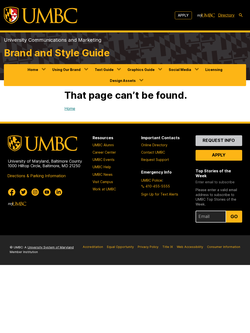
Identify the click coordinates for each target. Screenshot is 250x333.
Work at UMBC (104, 189)
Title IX (167, 247)
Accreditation (93, 247)
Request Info (219, 140)
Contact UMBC (153, 152)
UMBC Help (102, 167)
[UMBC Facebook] (11, 192)
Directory (226, 15)
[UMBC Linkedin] (58, 192)
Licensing (213, 70)
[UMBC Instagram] (35, 192)
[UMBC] (40, 15)
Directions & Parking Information (36, 175)
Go (234, 216)
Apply (183, 15)
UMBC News (103, 174)
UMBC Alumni (103, 145)
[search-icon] (240, 15)
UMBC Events (104, 159)
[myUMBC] (206, 15)
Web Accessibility (190, 247)
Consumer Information (223, 247)
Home (33, 70)
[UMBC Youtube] (47, 192)
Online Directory (154, 145)
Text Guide (104, 70)
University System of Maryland (51, 247)
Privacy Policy (148, 247)
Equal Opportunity (120, 247)
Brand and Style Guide (57, 53)
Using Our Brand (66, 70)
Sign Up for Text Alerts (159, 194)
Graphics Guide (141, 70)
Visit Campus (103, 182)
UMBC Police (151, 180)
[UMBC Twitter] (23, 192)
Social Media (180, 70)
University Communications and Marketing (52, 40)
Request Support (155, 159)
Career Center (104, 152)
